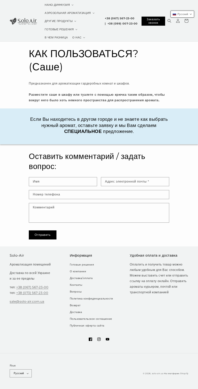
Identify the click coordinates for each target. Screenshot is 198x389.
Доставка (76, 312)
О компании (78, 271)
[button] (58, 5)
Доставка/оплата (81, 278)
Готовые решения (82, 264)
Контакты (76, 285)
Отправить (43, 235)
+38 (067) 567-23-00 (119, 18)
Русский (19, 373)
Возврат (75, 305)
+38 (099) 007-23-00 (123, 23)
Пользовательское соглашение (91, 319)
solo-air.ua (158, 373)
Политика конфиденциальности (91, 298)
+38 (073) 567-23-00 (32, 293)
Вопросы (76, 291)
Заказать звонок (153, 21)
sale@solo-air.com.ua (27, 301)
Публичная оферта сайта (87, 325)
